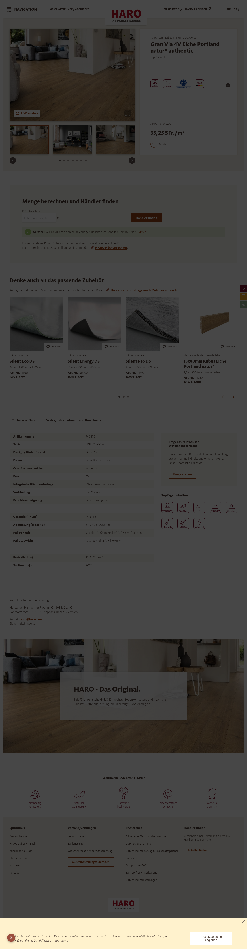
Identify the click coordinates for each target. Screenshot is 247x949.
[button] (243, 288)
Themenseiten (18, 858)
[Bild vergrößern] (127, 113)
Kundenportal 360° (21, 851)
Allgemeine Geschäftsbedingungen (146, 836)
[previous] (223, 397)
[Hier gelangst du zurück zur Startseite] (123, 905)
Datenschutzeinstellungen (141, 880)
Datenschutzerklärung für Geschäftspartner (152, 851)
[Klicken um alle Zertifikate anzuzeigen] (228, 85)
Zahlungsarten (76, 843)
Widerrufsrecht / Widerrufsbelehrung (90, 851)
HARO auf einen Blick (22, 843)
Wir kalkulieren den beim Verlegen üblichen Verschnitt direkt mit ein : (91, 232)
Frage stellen (182, 474)
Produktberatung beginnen (211, 938)
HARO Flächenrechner (111, 248)
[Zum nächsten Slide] (132, 160)
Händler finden (146, 218)
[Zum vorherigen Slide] (13, 160)
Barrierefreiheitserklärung (141, 872)
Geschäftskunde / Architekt (69, 9)
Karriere (15, 865)
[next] (233, 397)
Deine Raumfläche (31, 211)
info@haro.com (32, 619)
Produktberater (19, 836)
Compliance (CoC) (136, 865)
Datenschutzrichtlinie (139, 843)
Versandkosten (76, 836)
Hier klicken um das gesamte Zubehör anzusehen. (145, 290)
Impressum (132, 858)
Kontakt (14, 872)
